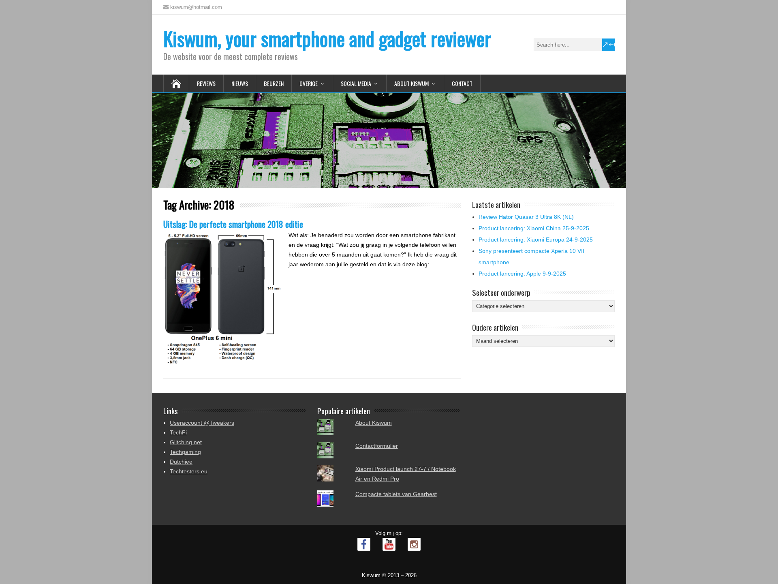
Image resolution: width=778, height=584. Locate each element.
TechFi (178, 432)
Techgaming (185, 452)
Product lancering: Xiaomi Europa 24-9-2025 (536, 239)
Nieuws (239, 83)
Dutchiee (181, 461)
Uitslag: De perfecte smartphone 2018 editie (233, 224)
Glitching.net (186, 442)
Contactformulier (376, 446)
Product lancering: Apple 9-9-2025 (522, 273)
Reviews (206, 83)
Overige (308, 83)
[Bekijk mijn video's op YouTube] (389, 544)
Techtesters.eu (188, 471)
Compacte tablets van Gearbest (396, 494)
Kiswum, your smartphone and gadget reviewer (327, 38)
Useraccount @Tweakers (202, 422)
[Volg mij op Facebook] (363, 544)
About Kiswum (411, 83)
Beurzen (274, 83)
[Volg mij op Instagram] (414, 544)
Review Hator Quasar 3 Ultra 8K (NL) (526, 217)
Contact (462, 83)
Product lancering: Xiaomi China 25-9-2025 (534, 228)
